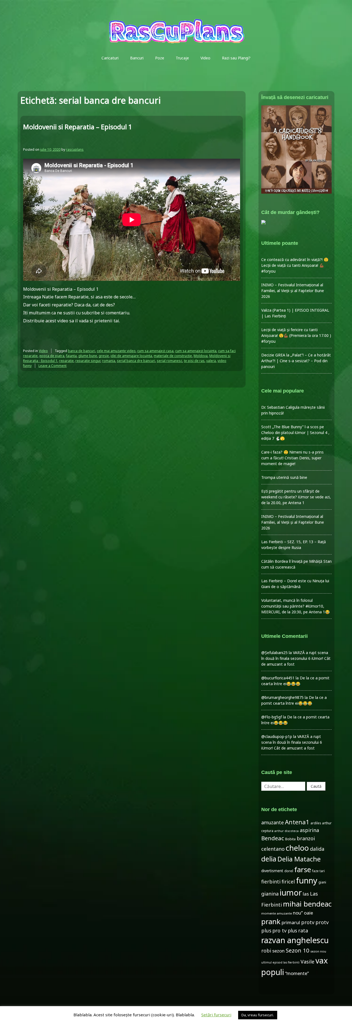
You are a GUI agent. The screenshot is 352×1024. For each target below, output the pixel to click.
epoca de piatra (51, 355)
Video (205, 58)
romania (108, 360)
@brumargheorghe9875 (282, 697)
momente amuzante (276, 913)
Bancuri (137, 58)
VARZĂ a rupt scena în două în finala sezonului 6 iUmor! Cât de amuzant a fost (296, 658)
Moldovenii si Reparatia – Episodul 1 (77, 126)
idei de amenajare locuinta (131, 355)
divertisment (272, 870)
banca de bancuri (81, 350)
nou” (298, 913)
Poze (159, 58)
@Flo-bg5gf (271, 717)
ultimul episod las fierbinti (280, 962)
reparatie (66, 360)
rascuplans (75, 149)
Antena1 (297, 822)
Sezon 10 (297, 950)
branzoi (306, 838)
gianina (270, 893)
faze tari (318, 871)
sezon (278, 951)
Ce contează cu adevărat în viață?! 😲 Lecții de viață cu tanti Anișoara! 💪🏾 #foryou (294, 265)
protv (307, 922)
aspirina (309, 830)
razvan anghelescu (295, 940)
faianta (71, 355)
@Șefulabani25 (274, 652)
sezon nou (318, 951)
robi (266, 950)
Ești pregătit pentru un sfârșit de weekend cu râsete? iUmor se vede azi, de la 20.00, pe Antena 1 (296, 496)
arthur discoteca (286, 831)
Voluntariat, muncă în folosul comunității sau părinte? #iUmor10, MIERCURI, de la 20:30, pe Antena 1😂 (295, 606)
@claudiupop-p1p (276, 736)
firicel (288, 881)
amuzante (272, 822)
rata (303, 930)
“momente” (297, 973)
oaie (308, 913)
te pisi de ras (194, 360)
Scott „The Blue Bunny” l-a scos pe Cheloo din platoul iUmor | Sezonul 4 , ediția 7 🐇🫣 (295, 432)
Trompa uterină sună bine (284, 477)
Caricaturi (110, 58)
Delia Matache (299, 859)
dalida (317, 848)
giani (322, 882)
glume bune (87, 355)
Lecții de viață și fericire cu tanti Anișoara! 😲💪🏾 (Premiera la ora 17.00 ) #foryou (296, 335)
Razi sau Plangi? (236, 58)
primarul (291, 922)
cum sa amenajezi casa (155, 350)
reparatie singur (87, 360)
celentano (273, 848)
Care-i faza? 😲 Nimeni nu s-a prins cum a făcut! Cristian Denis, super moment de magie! (292, 457)
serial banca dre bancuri (136, 360)
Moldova (201, 355)
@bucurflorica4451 (278, 677)
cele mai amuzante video (116, 350)
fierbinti (270, 881)
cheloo (297, 848)
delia (268, 858)
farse (302, 869)
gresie (104, 355)
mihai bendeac (307, 904)
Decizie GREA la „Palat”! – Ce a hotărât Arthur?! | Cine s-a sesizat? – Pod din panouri (296, 360)
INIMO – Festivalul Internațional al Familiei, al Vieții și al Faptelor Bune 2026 (292, 290)
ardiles (315, 823)
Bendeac (272, 838)
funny (306, 880)
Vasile (307, 961)
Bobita (290, 839)
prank (270, 921)
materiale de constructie (173, 355)
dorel (288, 871)
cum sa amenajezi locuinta (195, 350)
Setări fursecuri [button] (216, 1014)
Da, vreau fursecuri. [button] (257, 1014)
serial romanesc (169, 360)
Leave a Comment (52, 365)
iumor (291, 892)
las (306, 894)
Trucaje (182, 58)
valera (211, 360)
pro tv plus (285, 930)
